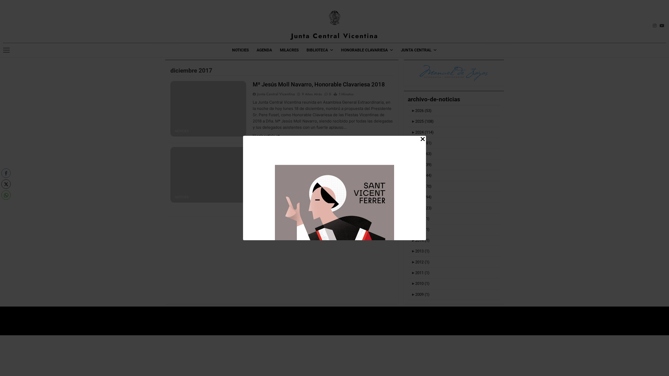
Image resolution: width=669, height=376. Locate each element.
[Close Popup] (422, 139)
